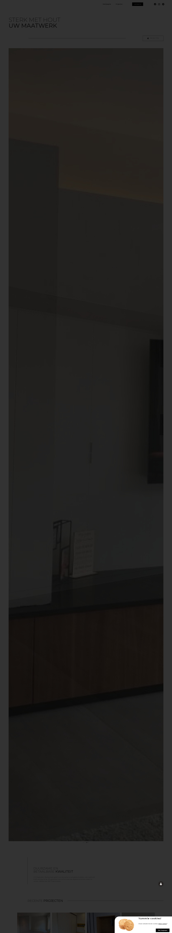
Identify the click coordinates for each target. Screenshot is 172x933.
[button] (160, 883)
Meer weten (162, 924)
